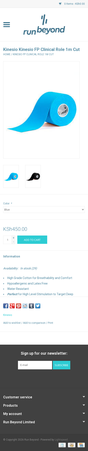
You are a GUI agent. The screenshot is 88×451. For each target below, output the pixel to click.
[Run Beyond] (50, 24)
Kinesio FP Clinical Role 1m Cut (33, 54)
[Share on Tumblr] (31, 305)
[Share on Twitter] (37, 305)
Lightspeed (61, 439)
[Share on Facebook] (5, 305)
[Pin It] (18, 305)
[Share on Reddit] (25, 305)
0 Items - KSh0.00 (74, 3)
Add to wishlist (12, 322)
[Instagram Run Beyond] (47, 378)
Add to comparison (34, 322)
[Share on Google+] (12, 305)
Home (6, 54)
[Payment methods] (61, 445)
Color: (7, 203)
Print (50, 322)
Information (11, 256)
